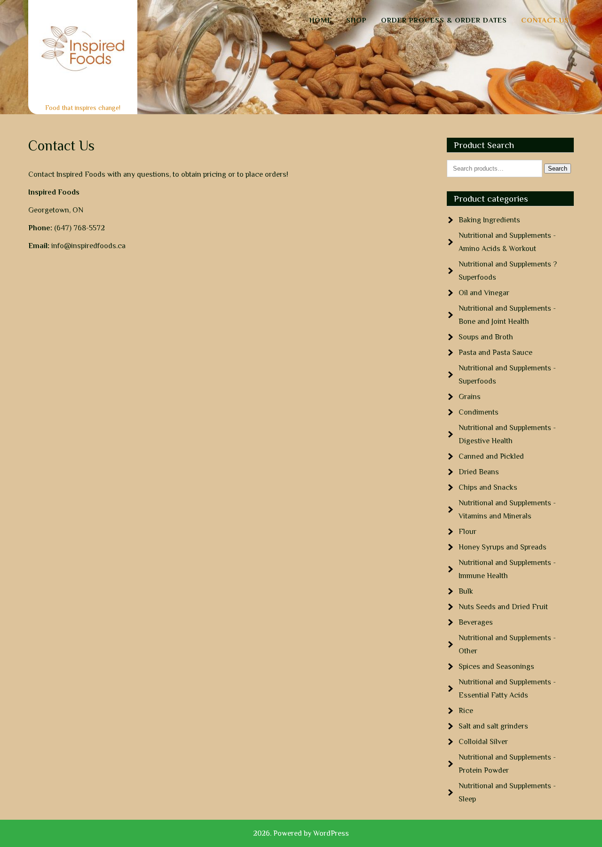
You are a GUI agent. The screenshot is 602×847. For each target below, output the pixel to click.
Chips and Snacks (488, 487)
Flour (467, 531)
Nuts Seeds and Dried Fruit (503, 607)
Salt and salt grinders (493, 726)
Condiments (479, 412)
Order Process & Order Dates (444, 20)
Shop (356, 20)
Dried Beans (479, 472)
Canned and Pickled (491, 456)
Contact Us (545, 20)
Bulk (466, 591)
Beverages (476, 622)
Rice (466, 710)
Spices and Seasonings (496, 666)
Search (557, 168)
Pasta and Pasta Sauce (495, 352)
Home (320, 20)
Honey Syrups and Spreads (503, 547)
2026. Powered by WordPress (301, 833)
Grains (470, 396)
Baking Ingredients (489, 220)
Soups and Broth (486, 337)
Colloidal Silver (483, 741)
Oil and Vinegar (484, 293)
